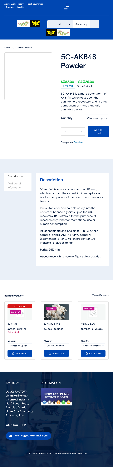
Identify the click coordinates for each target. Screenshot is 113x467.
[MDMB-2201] (56, 312)
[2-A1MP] (20, 312)
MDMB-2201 (52, 324)
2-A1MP (13, 324)
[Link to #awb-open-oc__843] (66, 9)
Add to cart (98, 131)
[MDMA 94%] (93, 312)
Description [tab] (15, 176)
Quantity (67, 118)
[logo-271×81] (28, 21)
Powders (78, 142)
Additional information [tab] (15, 185)
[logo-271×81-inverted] (58, 31)
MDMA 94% (88, 324)
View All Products (100, 295)
